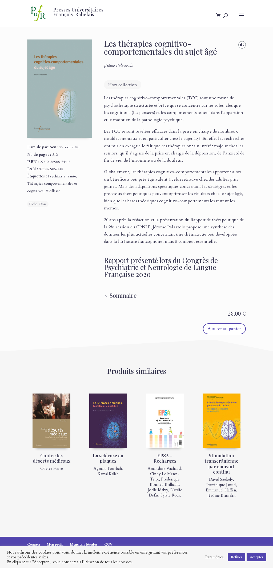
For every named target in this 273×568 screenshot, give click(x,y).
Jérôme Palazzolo (118, 66)
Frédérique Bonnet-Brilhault (165, 481)
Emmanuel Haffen (221, 490)
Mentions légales (84, 544)
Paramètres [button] (214, 557)
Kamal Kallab (108, 473)
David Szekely (221, 479)
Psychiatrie (56, 176)
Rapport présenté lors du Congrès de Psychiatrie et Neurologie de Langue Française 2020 (161, 267)
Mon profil (55, 544)
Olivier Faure (51, 468)
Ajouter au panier (224, 329)
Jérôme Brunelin (221, 495)
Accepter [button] (256, 557)
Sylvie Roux (170, 495)
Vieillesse (53, 190)
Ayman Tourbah (108, 468)
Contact (33, 544)
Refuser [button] (236, 557)
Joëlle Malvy (158, 489)
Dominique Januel (221, 484)
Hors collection (122, 85)
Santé (71, 176)
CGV (108, 544)
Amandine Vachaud (164, 468)
